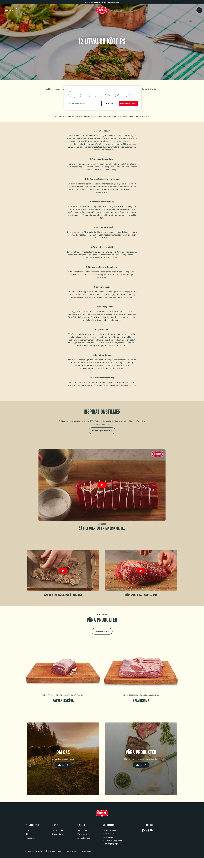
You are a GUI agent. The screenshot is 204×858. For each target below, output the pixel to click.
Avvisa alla (109, 103)
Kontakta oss (57, 830)
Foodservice (31, 838)
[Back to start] (102, 10)
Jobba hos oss (83, 838)
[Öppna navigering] (199, 10)
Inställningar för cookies (76, 103)
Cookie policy (86, 851)
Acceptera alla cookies (128, 103)
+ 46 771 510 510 (110, 844)
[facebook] (144, 830)
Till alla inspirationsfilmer (102, 431)
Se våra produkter (102, 631)
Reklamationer (57, 834)
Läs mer (61, 765)
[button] (102, 485)
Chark (28, 830)
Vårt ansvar (82, 834)
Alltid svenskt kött (85, 830)
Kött (27, 834)
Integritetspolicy (71, 851)
